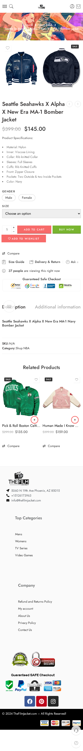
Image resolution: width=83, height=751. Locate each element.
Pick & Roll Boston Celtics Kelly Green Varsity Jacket (21, 425)
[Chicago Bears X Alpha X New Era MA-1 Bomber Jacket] (69, 104)
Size (5, 206)
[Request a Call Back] (76, 730)
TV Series (21, 548)
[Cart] (78, 6)
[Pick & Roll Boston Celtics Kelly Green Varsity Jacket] (21, 397)
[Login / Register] (72, 6)
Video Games (24, 555)
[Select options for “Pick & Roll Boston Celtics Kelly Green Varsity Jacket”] (34, 420)
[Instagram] (53, 701)
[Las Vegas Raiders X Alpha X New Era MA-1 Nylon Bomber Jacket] (78, 104)
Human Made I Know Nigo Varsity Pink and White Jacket (62, 425)
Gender (8, 191)
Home (29, 25)
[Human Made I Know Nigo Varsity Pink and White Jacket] (62, 397)
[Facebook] (29, 701)
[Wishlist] (7, 48)
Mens (18, 534)
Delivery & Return (47, 262)
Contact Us (25, 629)
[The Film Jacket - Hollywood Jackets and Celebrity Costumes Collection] (41, 6)
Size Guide (15, 262)
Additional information (58, 307)
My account (25, 608)
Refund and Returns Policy (35, 601)
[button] (8, 197)
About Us (24, 615)
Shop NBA (45, 25)
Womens (20, 541)
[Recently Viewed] (76, 743)
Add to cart (34, 229)
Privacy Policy (27, 622)
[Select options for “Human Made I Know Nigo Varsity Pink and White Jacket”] (75, 420)
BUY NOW (66, 229)
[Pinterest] (41, 701)
